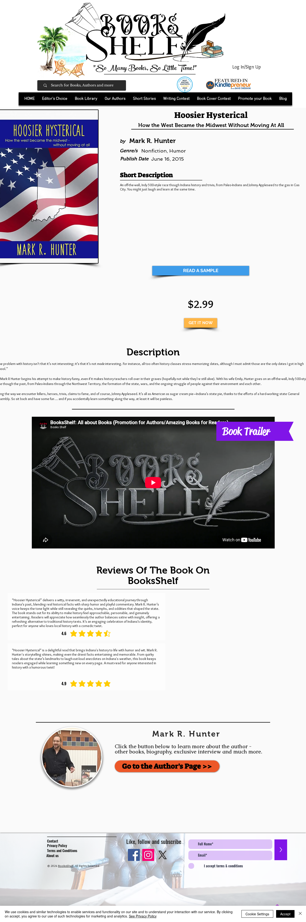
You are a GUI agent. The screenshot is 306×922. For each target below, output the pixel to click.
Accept (285, 913)
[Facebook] (134, 855)
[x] (163, 855)
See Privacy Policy (143, 916)
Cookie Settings (257, 913)
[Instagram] (148, 855)
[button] (86, 99)
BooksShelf (65, 866)
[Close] (300, 914)
